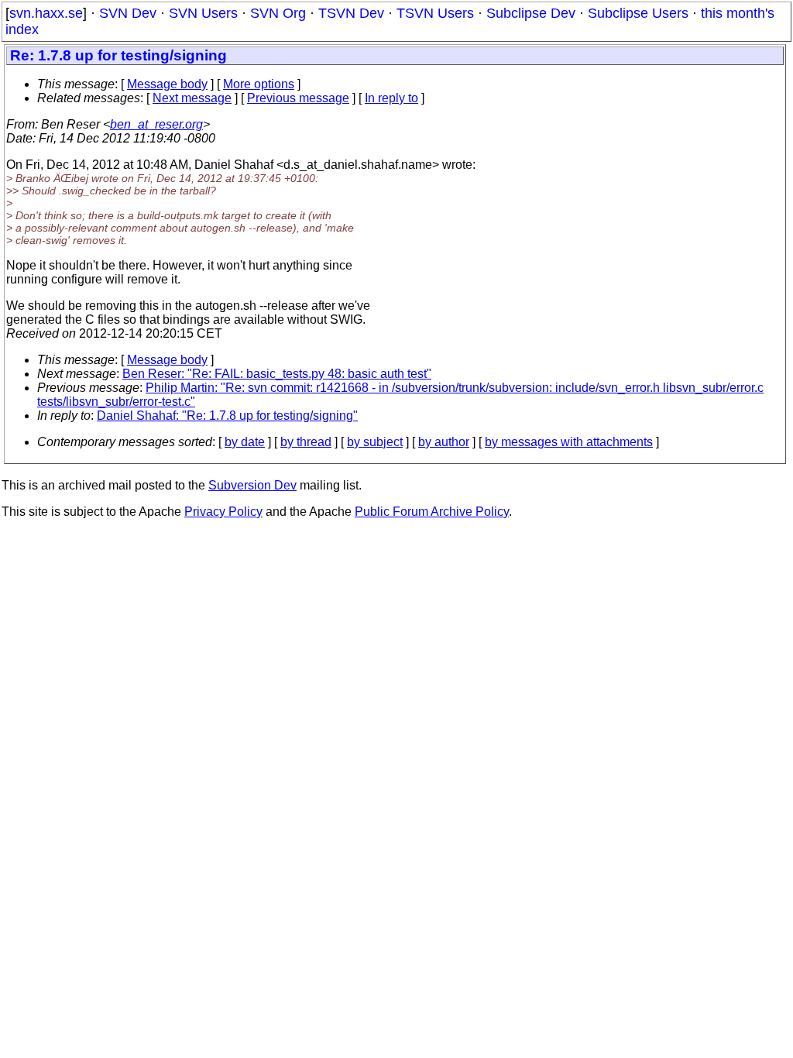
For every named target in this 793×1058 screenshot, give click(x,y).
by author (443, 441)
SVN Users (203, 13)
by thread (305, 441)
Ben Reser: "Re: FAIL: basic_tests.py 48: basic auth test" (276, 373)
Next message (192, 98)
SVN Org (278, 13)
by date (245, 441)
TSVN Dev (351, 13)
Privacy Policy (223, 511)
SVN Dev (127, 13)
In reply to (391, 98)
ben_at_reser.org (156, 124)
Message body (167, 84)
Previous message (298, 98)
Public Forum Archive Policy (432, 511)
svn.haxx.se (46, 13)
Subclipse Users (638, 13)
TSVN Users (435, 13)
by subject (375, 441)
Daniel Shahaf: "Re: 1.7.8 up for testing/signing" (227, 415)
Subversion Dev (252, 485)
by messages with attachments (569, 441)
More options (258, 84)
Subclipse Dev (530, 13)
